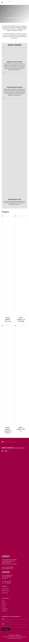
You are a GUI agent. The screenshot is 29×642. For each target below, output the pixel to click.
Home (3, 601)
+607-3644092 (7, 581)
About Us (4, 603)
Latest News (4, 609)
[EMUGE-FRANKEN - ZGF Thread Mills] (21, 265)
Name (3, 619)
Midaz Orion (19, 638)
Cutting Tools (5, 588)
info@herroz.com (9, 568)
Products (4, 605)
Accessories (4, 592)
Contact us (4, 611)
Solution (4, 607)
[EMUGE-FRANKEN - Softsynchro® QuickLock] (8, 375)
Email (3, 623)
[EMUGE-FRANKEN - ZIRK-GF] (21, 375)
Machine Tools (5, 590)
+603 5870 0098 (9, 567)
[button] (2, 2)
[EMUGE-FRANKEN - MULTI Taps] (8, 265)
